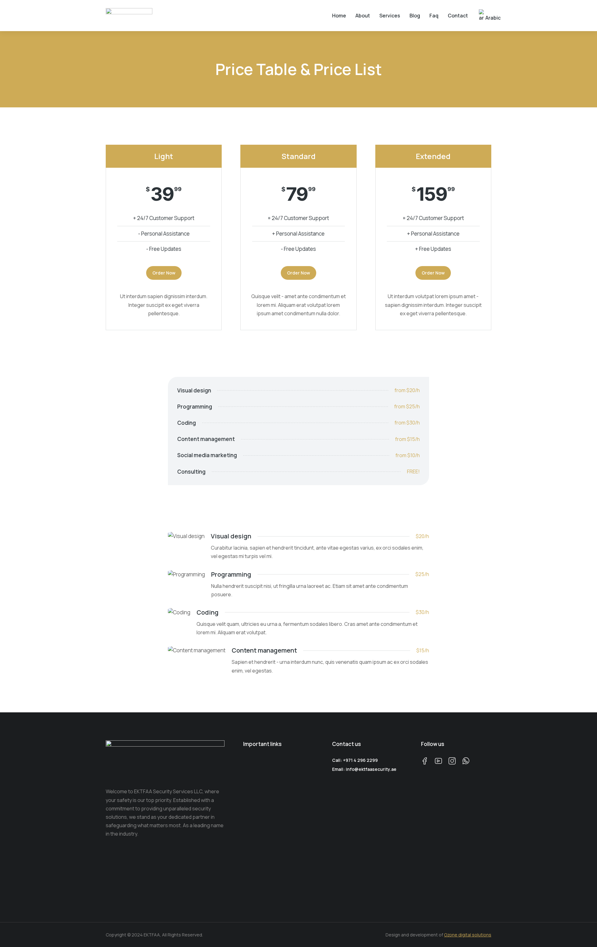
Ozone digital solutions (467, 935)
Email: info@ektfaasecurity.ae (364, 769)
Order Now (163, 273)
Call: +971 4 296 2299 (355, 760)
